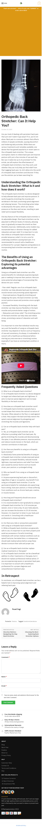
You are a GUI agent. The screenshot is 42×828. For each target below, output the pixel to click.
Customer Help (6, 763)
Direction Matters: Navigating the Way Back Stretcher (10, 634)
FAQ (2, 771)
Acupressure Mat (9, 784)
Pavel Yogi (16, 609)
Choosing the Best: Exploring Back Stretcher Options (32, 634)
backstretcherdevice (30, 621)
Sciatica (14, 621)
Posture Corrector (9, 778)
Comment (5, 657)
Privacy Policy (6, 755)
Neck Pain (4, 747)
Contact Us (5, 765)
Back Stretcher (8, 781)
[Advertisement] (21, 34)
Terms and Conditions (8, 768)
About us (4, 753)
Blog (3, 745)
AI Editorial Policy (21, 825)
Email (4, 686)
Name (4, 677)
